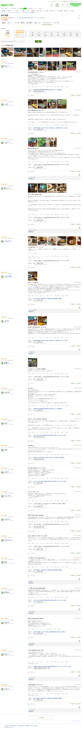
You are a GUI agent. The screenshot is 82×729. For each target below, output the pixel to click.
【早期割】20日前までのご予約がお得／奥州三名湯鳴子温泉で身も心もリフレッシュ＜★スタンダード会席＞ (52, 666)
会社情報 (6, 725)
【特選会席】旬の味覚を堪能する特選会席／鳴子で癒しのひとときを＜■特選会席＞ (47, 89)
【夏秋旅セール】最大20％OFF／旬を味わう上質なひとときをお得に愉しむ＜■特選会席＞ (49, 457)
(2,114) (47, 22)
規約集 (31, 725)
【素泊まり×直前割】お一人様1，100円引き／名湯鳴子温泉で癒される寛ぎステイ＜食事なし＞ (49, 631)
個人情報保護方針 (13, 725)
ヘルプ (49, 1)
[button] (7, 52)
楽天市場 (72, 1)
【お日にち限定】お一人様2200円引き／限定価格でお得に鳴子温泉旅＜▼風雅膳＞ (47, 298)
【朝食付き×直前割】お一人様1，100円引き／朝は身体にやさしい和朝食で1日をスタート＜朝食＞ (50, 127)
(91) (29, 22)
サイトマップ (60, 1)
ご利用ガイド (54, 1)
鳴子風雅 (4, 15)
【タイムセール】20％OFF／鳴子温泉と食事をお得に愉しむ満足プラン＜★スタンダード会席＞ (50, 435)
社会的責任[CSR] (21, 725)
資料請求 (36, 725)
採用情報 (27, 725)
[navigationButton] (79, 52)
